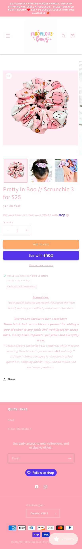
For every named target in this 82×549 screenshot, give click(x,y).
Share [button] (11, 379)
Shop (11, 420)
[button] (8, 36)
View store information (21, 286)
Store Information (19, 429)
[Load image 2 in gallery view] (41, 171)
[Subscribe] (69, 458)
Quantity (8, 222)
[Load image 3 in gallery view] (66, 171)
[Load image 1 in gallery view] (15, 171)
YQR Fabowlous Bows (30, 541)
